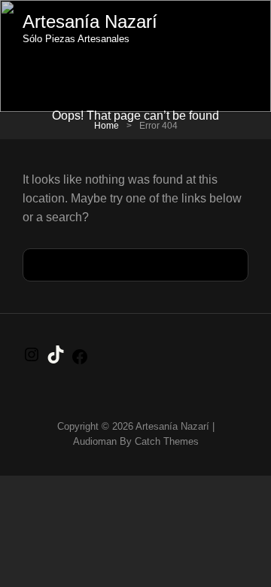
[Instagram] (32, 359)
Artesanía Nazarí (90, 21)
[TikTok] (56, 359)
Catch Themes (167, 441)
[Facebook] (80, 361)
